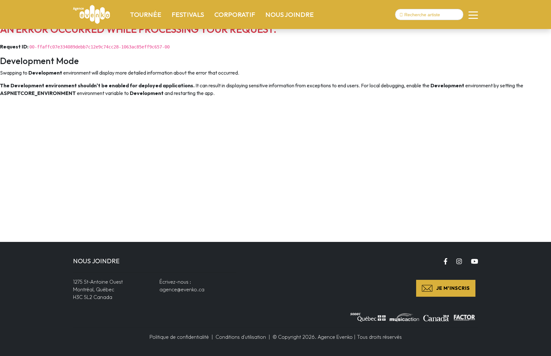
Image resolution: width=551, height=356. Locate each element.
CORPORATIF (234, 14)
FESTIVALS (188, 14)
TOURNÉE (147, 14)
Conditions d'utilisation (241, 337)
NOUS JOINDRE (289, 14)
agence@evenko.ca (181, 289)
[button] (470, 14)
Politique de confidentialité (179, 337)
